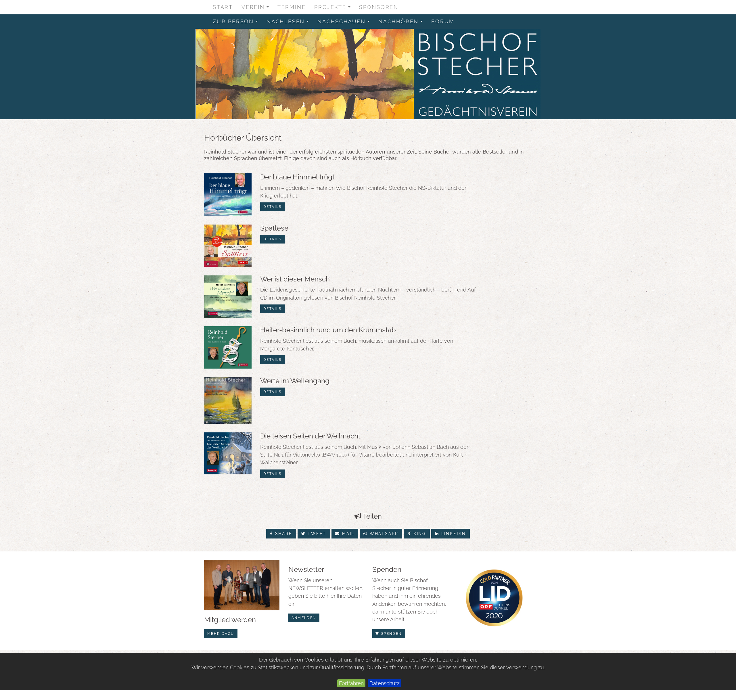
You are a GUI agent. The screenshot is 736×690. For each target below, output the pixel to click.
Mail (347, 533)
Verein (257, 8)
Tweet (316, 533)
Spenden (390, 634)
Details (272, 207)
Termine (291, 7)
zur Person (237, 23)
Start (223, 7)
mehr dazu (220, 634)
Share (282, 533)
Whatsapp (383, 533)
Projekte (334, 8)
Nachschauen (345, 23)
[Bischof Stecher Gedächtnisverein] (368, 74)
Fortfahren (351, 683)
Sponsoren (378, 7)
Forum (443, 21)
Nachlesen (290, 23)
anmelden (304, 618)
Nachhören (402, 23)
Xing (418, 533)
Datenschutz (384, 683)
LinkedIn (452, 533)
